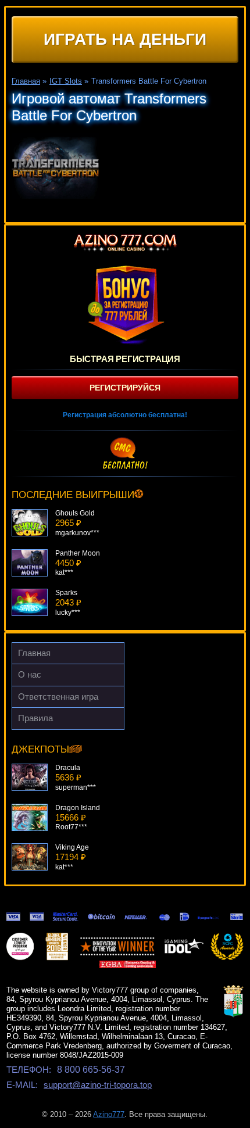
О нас (29, 674)
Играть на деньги (125, 39)
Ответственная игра (58, 696)
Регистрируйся (125, 387)
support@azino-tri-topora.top (98, 1085)
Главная (34, 653)
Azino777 (108, 1114)
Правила (35, 718)
